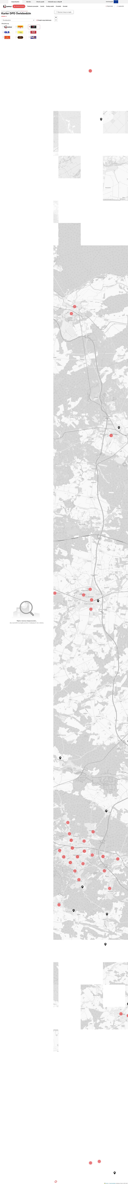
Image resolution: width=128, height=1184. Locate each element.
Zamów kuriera (19, 6)
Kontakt (65, 6)
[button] (55, 593)
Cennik (42, 6)
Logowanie (121, 6)
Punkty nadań (50, 6)
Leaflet (106, 1183)
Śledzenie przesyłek (32, 6)
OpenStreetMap (112, 1183)
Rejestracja (110, 6)
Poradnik (58, 6)
